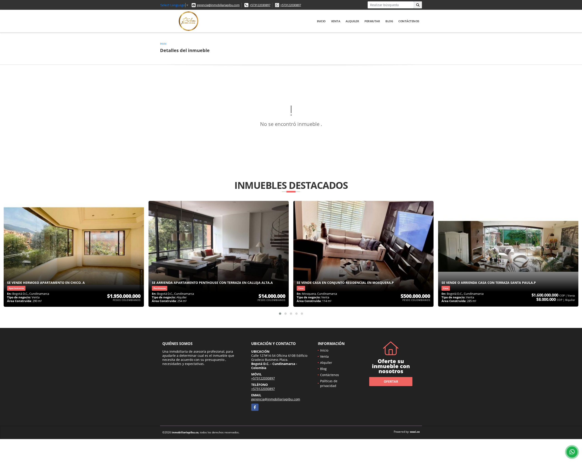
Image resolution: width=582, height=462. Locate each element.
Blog (389, 21)
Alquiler (352, 21)
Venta (335, 21)
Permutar (372, 21)
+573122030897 (260, 5)
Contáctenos (408, 21)
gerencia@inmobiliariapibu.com (218, 5)
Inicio (321, 21)
